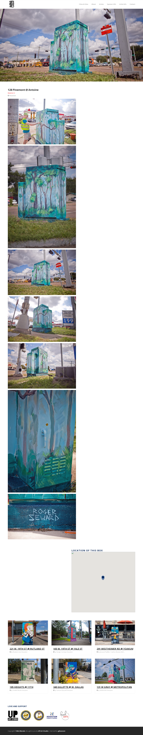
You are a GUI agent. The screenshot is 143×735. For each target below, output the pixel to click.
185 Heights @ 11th (21, 687)
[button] (103, 579)
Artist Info (122, 2)
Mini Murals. (20, 731)
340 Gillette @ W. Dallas (68, 687)
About (93, 2)
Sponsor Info (111, 2)
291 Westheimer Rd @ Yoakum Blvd (118, 648)
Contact (132, 4)
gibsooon (61, 731)
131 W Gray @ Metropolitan (114, 687)
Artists (101, 2)
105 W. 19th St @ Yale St (68, 648)
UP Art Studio (43, 731)
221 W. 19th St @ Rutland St (27, 648)
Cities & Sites (83, 2)
